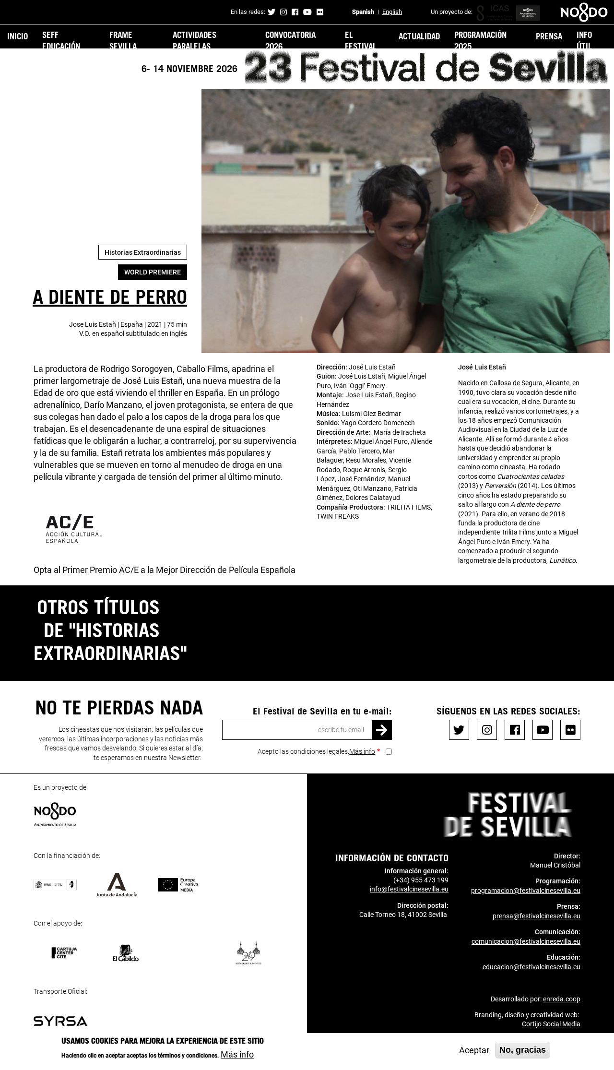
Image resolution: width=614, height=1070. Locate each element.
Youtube (307, 12)
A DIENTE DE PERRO (110, 296)
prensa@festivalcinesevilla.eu (536, 916)
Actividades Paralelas (194, 40)
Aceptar (474, 1050)
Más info (362, 751)
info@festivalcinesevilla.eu (409, 889)
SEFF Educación (61, 40)
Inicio (17, 36)
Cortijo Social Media (551, 1024)
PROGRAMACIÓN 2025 (480, 40)
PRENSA (549, 36)
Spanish (363, 11)
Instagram (283, 12)
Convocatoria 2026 (290, 40)
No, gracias (522, 1050)
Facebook (295, 12)
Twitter (271, 12)
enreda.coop (561, 999)
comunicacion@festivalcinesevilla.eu (526, 941)
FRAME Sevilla (123, 40)
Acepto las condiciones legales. (316, 751)
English (392, 11)
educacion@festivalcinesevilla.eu (531, 967)
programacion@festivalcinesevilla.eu (525, 890)
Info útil (584, 40)
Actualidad (419, 36)
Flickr (320, 12)
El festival (361, 40)
